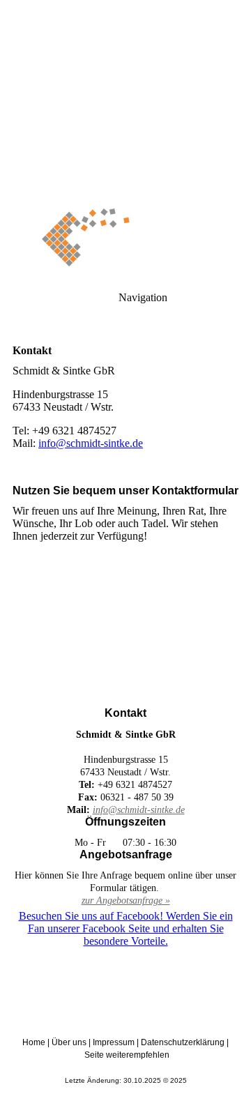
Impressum (114, 1042)
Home (33, 1042)
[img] (125, 97)
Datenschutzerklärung (183, 1042)
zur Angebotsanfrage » (126, 900)
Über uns (69, 1042)
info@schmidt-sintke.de (90, 443)
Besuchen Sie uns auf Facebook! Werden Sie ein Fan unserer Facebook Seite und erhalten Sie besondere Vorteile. (126, 928)
